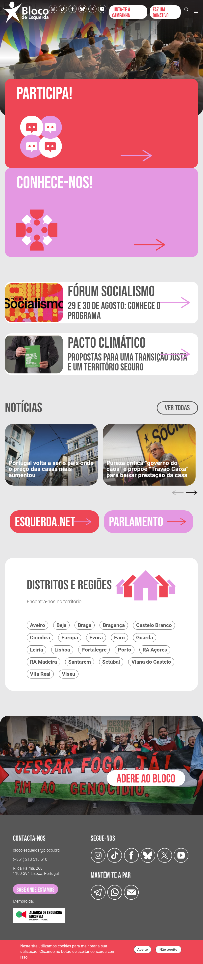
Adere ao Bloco (146, 779)
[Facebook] (72, 8)
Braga (84, 625)
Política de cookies (45, 957)
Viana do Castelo (151, 662)
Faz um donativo (161, 12)
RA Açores (155, 650)
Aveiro (37, 625)
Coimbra (40, 638)
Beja (61, 625)
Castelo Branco (154, 625)
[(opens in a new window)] (51, 454)
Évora (96, 638)
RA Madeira (43, 662)
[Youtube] (102, 8)
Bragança (114, 625)
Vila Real (40, 674)
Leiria (36, 650)
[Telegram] (98, 892)
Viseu (68, 674)
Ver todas (177, 408)
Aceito (142, 949)
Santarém (79, 662)
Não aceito (168, 949)
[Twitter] (82, 8)
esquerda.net (45, 522)
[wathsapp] (114, 892)
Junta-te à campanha (121, 12)
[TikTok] (63, 8)
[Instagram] (53, 8)
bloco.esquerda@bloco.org (36, 850)
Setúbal (111, 662)
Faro (119, 638)
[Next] (191, 492)
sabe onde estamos (35, 889)
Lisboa (62, 650)
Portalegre (93, 650)
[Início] (26, 12)
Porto (124, 650)
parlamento (136, 522)
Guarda (144, 638)
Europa (69, 638)
